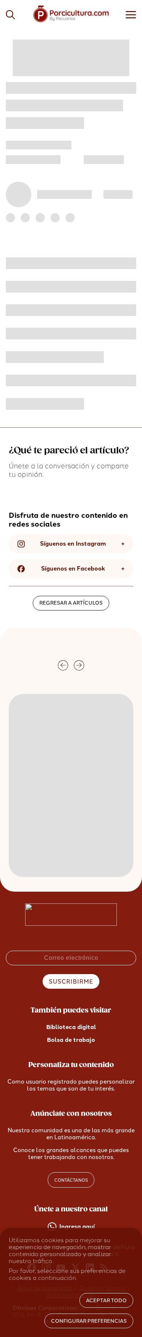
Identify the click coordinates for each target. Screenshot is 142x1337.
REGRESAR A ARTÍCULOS (71, 603)
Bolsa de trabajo (71, 1039)
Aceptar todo (106, 1300)
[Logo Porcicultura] (71, 22)
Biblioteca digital (71, 1027)
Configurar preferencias (89, 1321)
